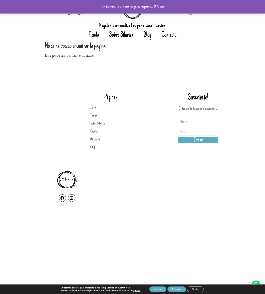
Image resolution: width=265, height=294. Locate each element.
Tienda (94, 35)
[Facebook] (62, 198)
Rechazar (176, 289)
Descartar (161, 7)
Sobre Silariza (121, 35)
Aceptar (158, 289)
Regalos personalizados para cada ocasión (132, 26)
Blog (147, 35)
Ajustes (195, 289)
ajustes (136, 290)
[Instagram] (71, 198)
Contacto (169, 35)
